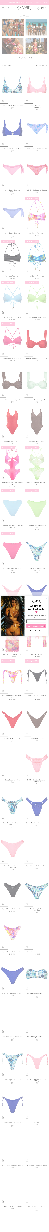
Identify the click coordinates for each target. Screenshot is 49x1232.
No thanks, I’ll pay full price (36, 630)
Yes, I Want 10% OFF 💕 (36, 626)
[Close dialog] (47, 597)
